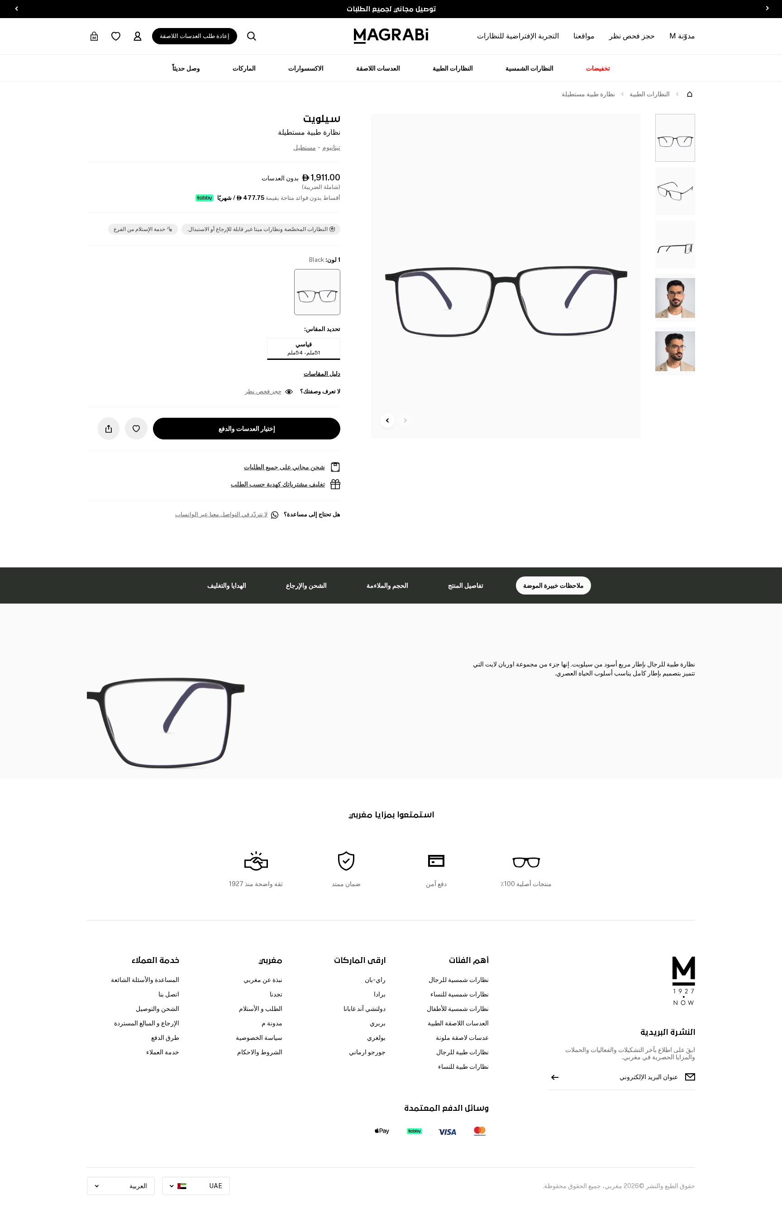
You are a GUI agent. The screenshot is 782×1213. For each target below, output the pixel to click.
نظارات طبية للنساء (463, 1066)
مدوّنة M (682, 36)
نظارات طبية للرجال (462, 1052)
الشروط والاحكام (259, 1052)
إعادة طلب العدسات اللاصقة (194, 36)
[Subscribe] (554, 1077)
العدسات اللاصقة (378, 68)
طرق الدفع (165, 1037)
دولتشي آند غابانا (364, 1008)
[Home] (689, 94)
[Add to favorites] (136, 428)
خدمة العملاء (162, 1052)
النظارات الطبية (453, 68)
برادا (380, 994)
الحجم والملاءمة (387, 585)
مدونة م (272, 1023)
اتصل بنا (168, 994)
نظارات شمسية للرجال (459, 979)
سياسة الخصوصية (259, 1037)
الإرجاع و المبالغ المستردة (146, 1023)
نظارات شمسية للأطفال (458, 1008)
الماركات (244, 68)
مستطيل (304, 147)
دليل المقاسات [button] (322, 374)
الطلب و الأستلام (260, 1008)
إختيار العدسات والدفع (247, 428)
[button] (317, 292)
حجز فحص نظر (632, 36)
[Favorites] (116, 36)
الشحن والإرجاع (306, 585)
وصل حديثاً (186, 68)
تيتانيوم (331, 147)
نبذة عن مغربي (262, 979)
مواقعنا (584, 36)
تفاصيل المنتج (465, 585)
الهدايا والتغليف (226, 585)
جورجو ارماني (367, 1052)
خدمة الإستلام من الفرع (139, 229)
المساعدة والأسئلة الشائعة (145, 979)
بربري (378, 1023)
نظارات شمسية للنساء (459, 994)
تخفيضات (598, 68)
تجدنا (276, 994)
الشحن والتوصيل (157, 1008)
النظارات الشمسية (529, 68)
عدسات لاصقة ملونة (462, 1037)
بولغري (376, 1037)
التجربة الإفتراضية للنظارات (518, 36)
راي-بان (375, 979)
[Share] (108, 428)
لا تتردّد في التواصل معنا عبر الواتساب (221, 514)
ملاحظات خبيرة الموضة (553, 585)
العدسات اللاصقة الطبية (458, 1023)
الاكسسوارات (306, 68)
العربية (138, 1185)
